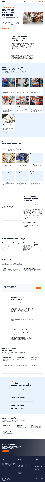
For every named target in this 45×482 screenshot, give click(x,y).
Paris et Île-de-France (7, 357)
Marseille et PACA (6, 364)
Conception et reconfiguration (36, 106)
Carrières (36, 463)
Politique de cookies (37, 470)
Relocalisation (19, 106)
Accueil (3, 4)
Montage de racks (6, 88)
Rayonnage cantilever (21, 182)
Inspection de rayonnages (21, 88)
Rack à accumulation (20, 164)
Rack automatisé (34, 182)
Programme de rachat (7, 124)
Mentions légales (37, 469)
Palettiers (5, 164)
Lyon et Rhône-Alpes (20, 357)
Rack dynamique (34, 164)
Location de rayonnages (7, 106)
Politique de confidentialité (38, 468)
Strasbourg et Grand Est (21, 364)
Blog (35, 464)
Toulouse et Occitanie (34, 364)
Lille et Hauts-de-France (35, 357)
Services (25, 1)
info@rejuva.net (4, 480)
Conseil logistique (20, 474)
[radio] (32, 1)
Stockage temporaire (28, 463)
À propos (29, 1)
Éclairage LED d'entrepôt (29, 465)
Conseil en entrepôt (28, 472)
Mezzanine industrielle (21, 460)
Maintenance (33, 88)
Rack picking (5, 182)
